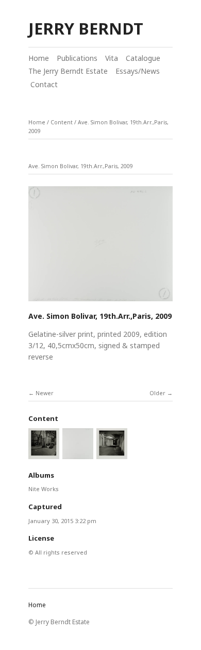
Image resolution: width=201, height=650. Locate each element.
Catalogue (143, 58)
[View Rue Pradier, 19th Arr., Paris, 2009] (43, 454)
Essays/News (137, 71)
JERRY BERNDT (85, 28)
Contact (43, 84)
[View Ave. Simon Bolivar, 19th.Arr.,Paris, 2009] (111, 454)
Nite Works (43, 489)
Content (62, 122)
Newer (45, 393)
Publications (77, 58)
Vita (111, 58)
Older (157, 393)
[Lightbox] (100, 302)
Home (38, 58)
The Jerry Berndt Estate (68, 71)
